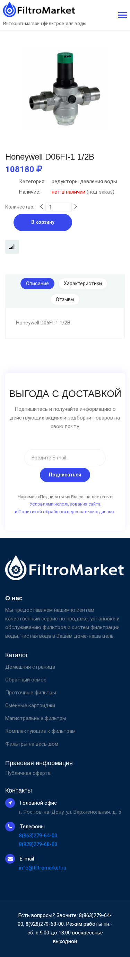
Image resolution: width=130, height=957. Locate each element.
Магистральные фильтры (35, 718)
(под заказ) (66, 192)
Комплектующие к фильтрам (40, 731)
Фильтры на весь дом (31, 744)
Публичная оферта (28, 773)
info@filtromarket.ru (42, 868)
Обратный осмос (25, 680)
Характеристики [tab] (83, 283)
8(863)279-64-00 (38, 835)
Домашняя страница (30, 667)
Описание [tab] (37, 283)
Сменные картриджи (30, 705)
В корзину (42, 222)
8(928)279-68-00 (38, 844)
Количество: (19, 207)
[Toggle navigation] (122, 15)
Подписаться (65, 474)
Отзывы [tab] (65, 299)
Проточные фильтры (30, 692)
